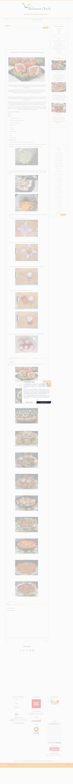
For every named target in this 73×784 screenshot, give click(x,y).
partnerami (27, 383)
